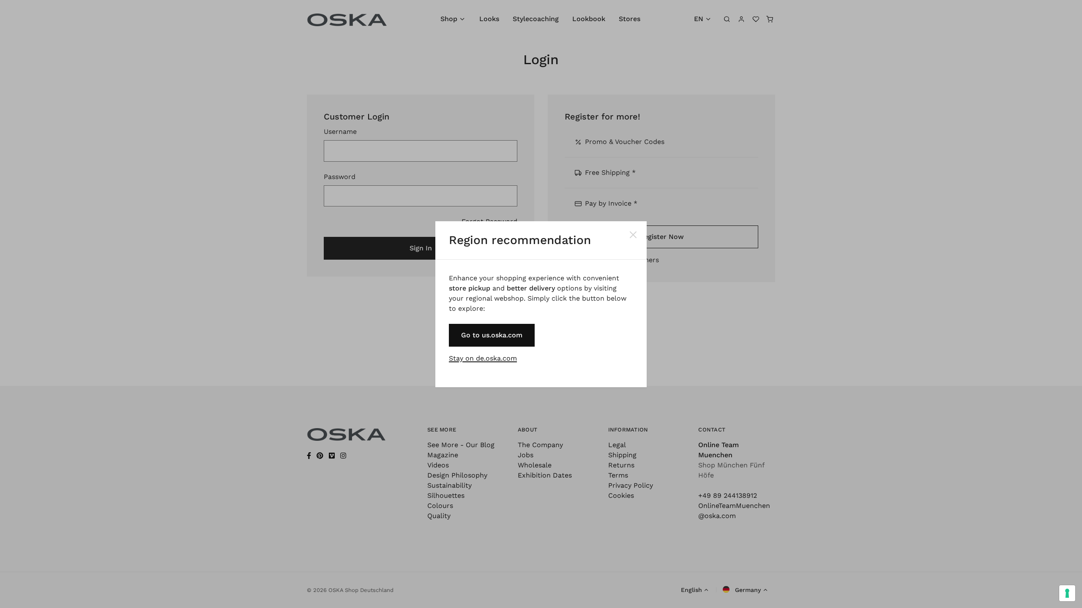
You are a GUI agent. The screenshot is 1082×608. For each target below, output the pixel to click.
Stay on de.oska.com (483, 358)
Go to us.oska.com (491, 335)
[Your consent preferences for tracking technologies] (1067, 593)
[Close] (633, 234)
